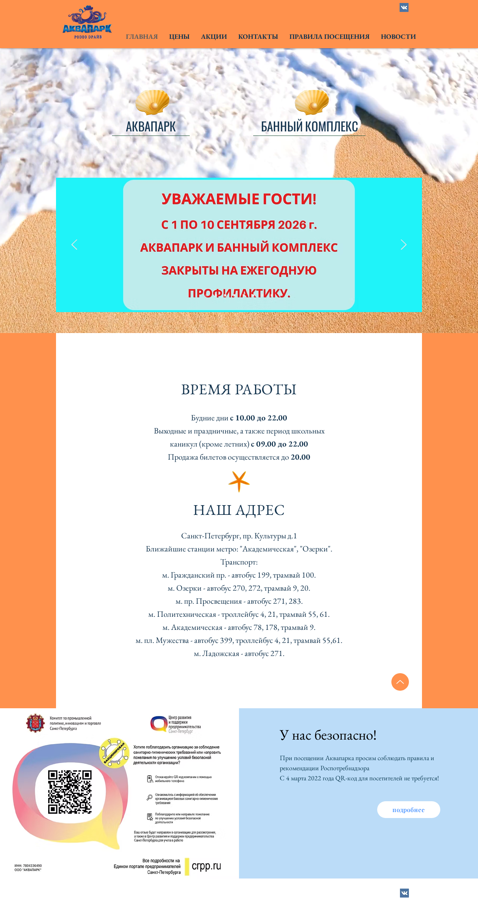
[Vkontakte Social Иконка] (404, 7)
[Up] (400, 682)
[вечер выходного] (234, 295)
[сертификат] (225, 295)
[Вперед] (403, 245)
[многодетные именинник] (216, 295)
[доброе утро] (262, 295)
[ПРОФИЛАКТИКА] (206, 295)
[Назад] (74, 245)
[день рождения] (272, 295)
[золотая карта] (244, 295)
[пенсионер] (253, 295)
